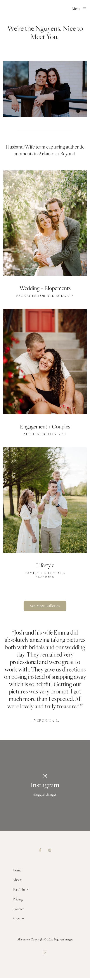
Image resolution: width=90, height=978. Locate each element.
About (17, 879)
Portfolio (19, 889)
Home (17, 870)
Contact (18, 909)
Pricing (18, 899)
